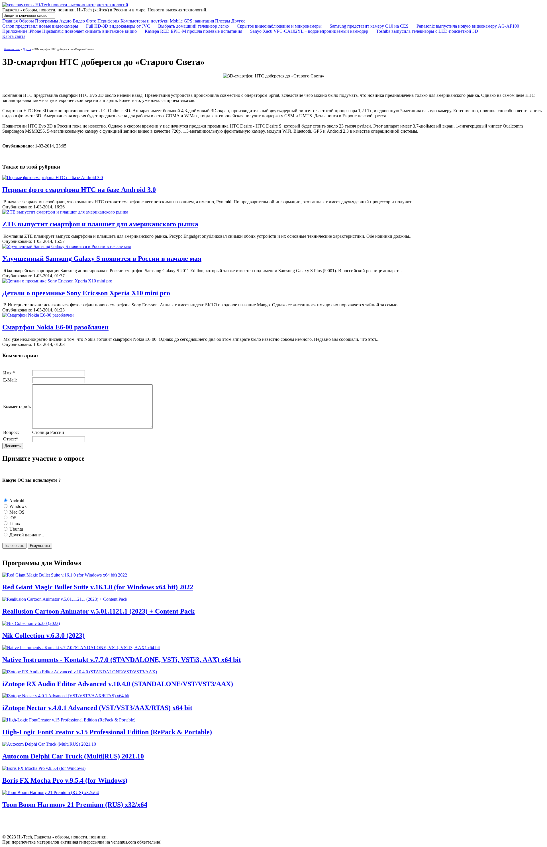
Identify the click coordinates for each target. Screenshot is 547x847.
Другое (238, 21)
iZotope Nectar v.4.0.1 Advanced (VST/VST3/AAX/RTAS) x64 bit (97, 707)
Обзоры (26, 21)
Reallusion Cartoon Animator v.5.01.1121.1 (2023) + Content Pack (98, 611)
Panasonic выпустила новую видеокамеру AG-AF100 (468, 26)
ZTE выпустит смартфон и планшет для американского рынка (100, 224)
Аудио (65, 21)
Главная (10, 21)
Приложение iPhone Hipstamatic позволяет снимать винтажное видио (69, 31)
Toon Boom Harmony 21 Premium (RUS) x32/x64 (74, 804)
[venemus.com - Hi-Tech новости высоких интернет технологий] (65, 4)
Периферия (108, 21)
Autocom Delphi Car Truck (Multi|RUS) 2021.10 (73, 756)
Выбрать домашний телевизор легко (193, 26)
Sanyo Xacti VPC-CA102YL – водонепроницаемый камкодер (309, 31)
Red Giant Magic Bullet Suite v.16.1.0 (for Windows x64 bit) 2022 (97, 587)
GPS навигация (199, 21)
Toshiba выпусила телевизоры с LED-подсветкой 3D (427, 31)
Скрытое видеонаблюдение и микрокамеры (279, 26)
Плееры (222, 21)
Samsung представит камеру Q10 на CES (369, 26)
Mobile (176, 21)
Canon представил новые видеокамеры (40, 26)
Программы (46, 21)
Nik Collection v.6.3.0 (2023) (43, 635)
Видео (79, 21)
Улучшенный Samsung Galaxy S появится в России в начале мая (101, 258)
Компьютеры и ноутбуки (145, 21)
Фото (91, 21)
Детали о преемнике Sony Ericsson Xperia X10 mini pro (86, 293)
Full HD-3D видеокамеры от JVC (118, 26)
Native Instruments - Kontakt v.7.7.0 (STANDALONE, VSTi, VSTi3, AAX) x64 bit (121, 659)
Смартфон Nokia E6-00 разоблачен (55, 327)
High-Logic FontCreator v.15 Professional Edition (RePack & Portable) (107, 732)
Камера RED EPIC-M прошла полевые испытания (193, 31)
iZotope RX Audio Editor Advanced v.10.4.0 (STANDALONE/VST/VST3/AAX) (117, 684)
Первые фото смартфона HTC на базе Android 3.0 (79, 189)
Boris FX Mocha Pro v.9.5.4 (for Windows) (64, 780)
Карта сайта (13, 36)
